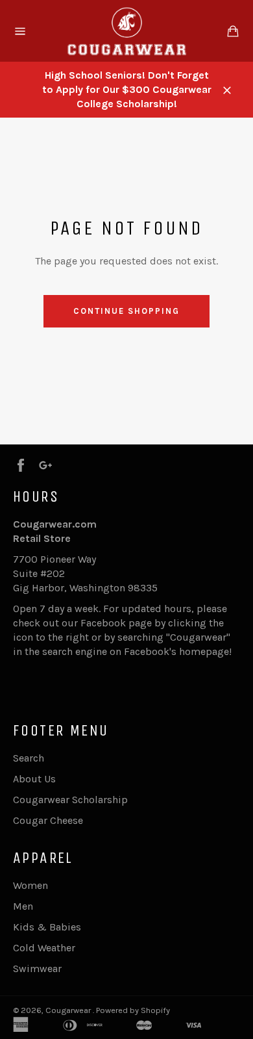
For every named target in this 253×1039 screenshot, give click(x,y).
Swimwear (37, 968)
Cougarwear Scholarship (70, 799)
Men (23, 906)
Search (28, 758)
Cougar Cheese (48, 820)
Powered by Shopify (133, 1010)
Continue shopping (126, 311)
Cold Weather (44, 948)
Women (30, 885)
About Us (34, 779)
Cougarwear (69, 1010)
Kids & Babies (47, 927)
